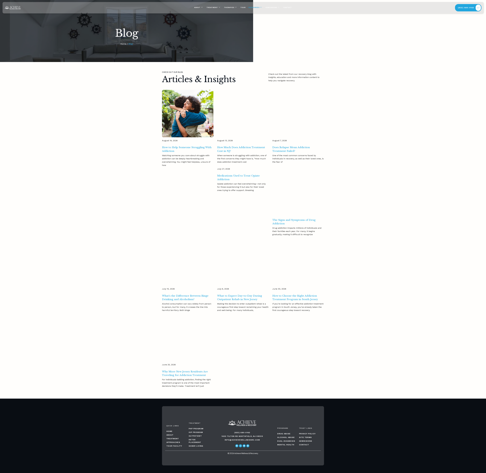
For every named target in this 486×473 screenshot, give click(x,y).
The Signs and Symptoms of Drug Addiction (294, 221)
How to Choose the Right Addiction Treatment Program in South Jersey (295, 297)
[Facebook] (236, 445)
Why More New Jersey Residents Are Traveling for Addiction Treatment (185, 373)
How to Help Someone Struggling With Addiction (186, 149)
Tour (243, 7)
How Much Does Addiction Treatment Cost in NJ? (241, 149)
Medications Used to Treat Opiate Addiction (238, 177)
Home (123, 44)
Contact (287, 7)
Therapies (229, 7)
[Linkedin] (247, 445)
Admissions (271, 7)
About (197, 7)
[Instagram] (240, 445)
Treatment (212, 7)
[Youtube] (244, 445)
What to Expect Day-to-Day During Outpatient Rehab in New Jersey (239, 297)
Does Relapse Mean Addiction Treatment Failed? (291, 149)
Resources (254, 7)
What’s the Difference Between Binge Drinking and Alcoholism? (185, 297)
